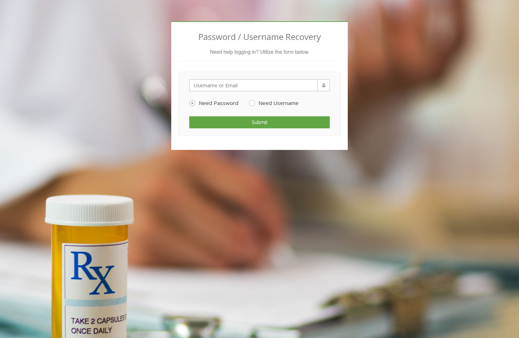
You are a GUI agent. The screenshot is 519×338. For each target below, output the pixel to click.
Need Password (218, 102)
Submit (260, 122)
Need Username (278, 102)
